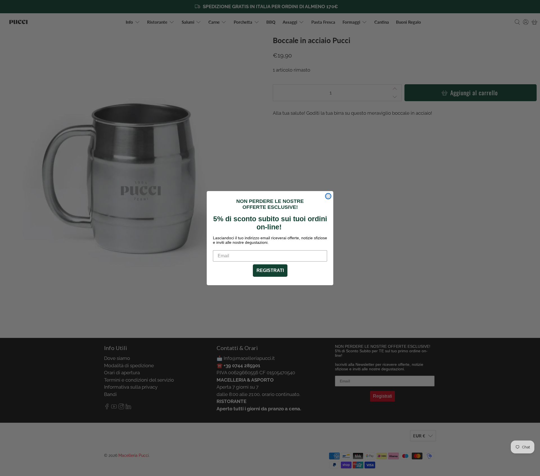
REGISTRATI (270, 270)
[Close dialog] (328, 196)
